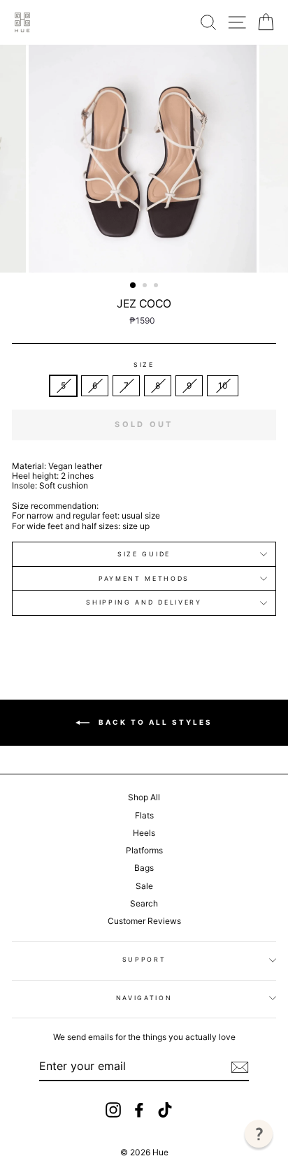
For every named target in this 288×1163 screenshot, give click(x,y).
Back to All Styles (154, 722)
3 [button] (157, 286)
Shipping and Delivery (143, 602)
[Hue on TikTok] (165, 1110)
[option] (144, 159)
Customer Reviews (144, 921)
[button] (259, 1134)
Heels (144, 833)
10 (222, 385)
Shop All (144, 797)
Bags (144, 867)
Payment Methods (144, 578)
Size (144, 364)
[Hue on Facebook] (139, 1110)
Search (144, 903)
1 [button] (133, 285)
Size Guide (144, 554)
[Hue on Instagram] (113, 1110)
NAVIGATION (144, 998)
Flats (144, 815)
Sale (144, 886)
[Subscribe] (240, 1067)
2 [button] (146, 286)
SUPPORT (144, 959)
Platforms (144, 850)
